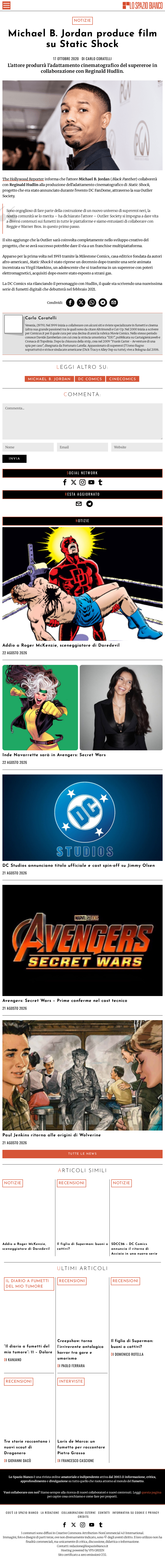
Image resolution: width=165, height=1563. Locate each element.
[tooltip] (70, 302)
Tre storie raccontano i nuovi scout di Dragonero (27, 1447)
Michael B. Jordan (49, 379)
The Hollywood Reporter (23, 179)
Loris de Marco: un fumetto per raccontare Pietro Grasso (81, 1447)
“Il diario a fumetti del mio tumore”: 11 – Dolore (28, 1349)
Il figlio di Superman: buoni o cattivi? (82, 1247)
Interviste (71, 1382)
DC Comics (90, 379)
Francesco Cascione (77, 1460)
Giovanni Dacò (19, 1460)
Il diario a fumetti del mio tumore (27, 1284)
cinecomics (122, 379)
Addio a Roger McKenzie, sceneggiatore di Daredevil (61, 645)
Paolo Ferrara (73, 1365)
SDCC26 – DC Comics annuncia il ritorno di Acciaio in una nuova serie (134, 1249)
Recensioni (72, 1183)
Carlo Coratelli (99, 58)
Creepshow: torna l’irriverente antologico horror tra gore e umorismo (80, 1349)
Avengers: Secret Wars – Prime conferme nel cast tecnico (64, 1001)
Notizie (82, 21)
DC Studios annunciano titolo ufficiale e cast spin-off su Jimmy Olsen (78, 866)
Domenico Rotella (129, 1354)
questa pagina (151, 1492)
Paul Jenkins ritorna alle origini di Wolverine (51, 1135)
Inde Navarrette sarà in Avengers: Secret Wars (54, 755)
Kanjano (14, 1359)
